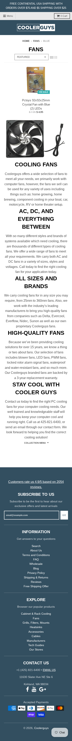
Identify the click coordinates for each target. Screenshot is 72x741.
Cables (36, 636)
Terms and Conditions (36, 555)
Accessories (36, 631)
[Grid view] (51, 57)
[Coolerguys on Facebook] (27, 689)
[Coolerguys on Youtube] (34, 689)
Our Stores (36, 649)
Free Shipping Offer (36, 586)
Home (26, 41)
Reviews (36, 581)
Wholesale (36, 563)
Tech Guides (36, 645)
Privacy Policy (36, 572)
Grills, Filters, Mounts (36, 622)
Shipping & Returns (36, 577)
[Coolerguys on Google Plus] (42, 689)
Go (64, 515)
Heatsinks (36, 627)
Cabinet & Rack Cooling (36, 613)
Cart (64, 16)
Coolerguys (41, 728)
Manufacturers (36, 640)
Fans (36, 41)
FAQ (36, 559)
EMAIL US (49, 670)
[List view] (55, 57)
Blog (36, 568)
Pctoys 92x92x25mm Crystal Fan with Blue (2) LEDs (36, 104)
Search (36, 546)
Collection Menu (35, 443)
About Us (36, 550)
